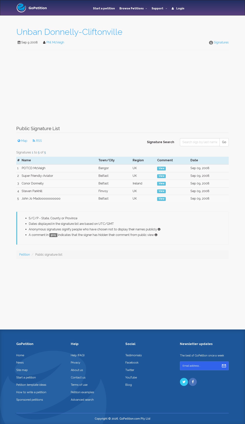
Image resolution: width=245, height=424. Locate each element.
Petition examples (82, 392)
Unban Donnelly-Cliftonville (69, 32)
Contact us (78, 377)
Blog (128, 384)
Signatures (221, 42)
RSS (38, 141)
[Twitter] (184, 382)
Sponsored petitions (29, 399)
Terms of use (79, 384)
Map (23, 141)
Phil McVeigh (55, 42)
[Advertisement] (122, 90)
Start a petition (104, 8)
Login (180, 8)
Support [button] (158, 8)
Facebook (132, 362)
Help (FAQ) (78, 355)
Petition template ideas (31, 384)
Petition (24, 254)
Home (20, 355)
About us (77, 370)
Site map (22, 370)
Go (224, 142)
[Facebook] (193, 382)
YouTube (131, 377)
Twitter (129, 370)
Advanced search (82, 399)
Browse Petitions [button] (131, 8)
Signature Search (160, 142)
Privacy (75, 362)
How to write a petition (31, 392)
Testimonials (133, 355)
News (20, 362)
